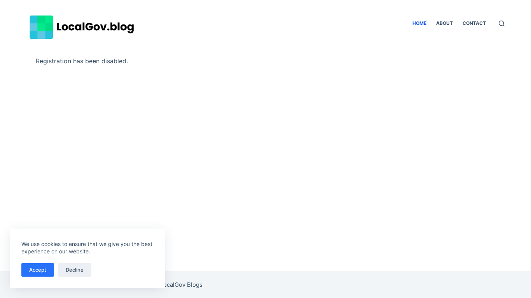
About (444, 23)
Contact (474, 23)
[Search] (502, 23)
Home (419, 23)
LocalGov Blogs (181, 284)
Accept (37, 270)
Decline (75, 270)
